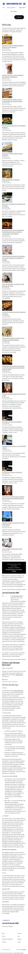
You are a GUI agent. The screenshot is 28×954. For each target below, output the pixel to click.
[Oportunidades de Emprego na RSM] (7, 542)
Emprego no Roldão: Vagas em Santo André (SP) (12, 154)
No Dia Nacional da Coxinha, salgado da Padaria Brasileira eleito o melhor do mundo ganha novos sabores (13, 232)
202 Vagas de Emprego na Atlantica (12, 422)
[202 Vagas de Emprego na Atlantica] (7, 415)
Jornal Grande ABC (16, 596)
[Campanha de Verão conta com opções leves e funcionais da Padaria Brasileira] (7, 490)
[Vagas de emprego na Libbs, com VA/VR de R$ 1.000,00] (7, 516)
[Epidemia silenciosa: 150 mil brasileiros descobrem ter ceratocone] (7, 69)
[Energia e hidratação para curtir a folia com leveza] (7, 387)
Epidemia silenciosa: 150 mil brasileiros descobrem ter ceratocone (13, 76)
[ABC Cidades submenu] (17, 11)
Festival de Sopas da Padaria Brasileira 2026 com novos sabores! (12, 46)
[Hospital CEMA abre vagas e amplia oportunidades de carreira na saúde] (7, 93)
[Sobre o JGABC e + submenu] (16, 7)
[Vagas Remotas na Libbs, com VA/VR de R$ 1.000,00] (7, 440)
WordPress (23, 949)
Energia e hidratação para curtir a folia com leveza (14, 395)
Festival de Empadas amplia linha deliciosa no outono (14, 313)
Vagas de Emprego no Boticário (11, 180)
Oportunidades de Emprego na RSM (12, 549)
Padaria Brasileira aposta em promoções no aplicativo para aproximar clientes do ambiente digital (13, 367)
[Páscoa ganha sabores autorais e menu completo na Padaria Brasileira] (7, 332)
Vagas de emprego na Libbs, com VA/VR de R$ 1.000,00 (13, 523)
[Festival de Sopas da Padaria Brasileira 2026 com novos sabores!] (7, 39)
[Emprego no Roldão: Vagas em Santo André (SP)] (7, 147)
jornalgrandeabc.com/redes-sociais (14, 570)
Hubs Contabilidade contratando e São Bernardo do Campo (13, 285)
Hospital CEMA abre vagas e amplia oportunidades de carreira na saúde (12, 100)
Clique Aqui (19, 675)
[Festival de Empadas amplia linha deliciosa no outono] (7, 305)
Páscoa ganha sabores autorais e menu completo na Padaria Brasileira (13, 339)
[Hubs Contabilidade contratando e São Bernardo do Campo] (7, 278)
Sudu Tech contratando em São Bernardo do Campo (13, 205)
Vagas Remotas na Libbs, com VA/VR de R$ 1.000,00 (14, 447)
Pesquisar (19, 17)
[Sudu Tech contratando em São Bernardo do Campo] (7, 197)
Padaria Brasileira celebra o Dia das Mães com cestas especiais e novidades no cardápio (13, 258)
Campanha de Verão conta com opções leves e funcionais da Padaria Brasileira (13, 497)
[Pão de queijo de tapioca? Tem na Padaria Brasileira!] (7, 119)
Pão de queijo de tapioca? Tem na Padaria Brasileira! (13, 126)
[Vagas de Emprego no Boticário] (7, 173)
